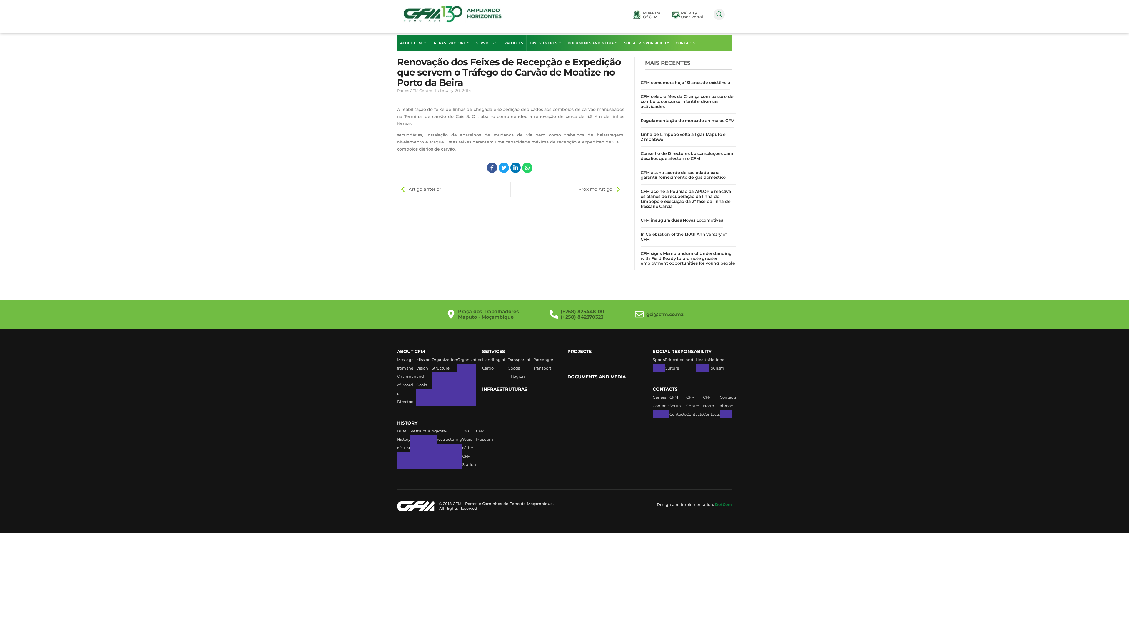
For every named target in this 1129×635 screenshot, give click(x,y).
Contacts (685, 43)
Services (485, 43)
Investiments (543, 43)
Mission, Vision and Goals (424, 372)
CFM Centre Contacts (694, 405)
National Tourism (717, 363)
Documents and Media (591, 43)
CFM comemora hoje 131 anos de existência (685, 82)
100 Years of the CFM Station (469, 448)
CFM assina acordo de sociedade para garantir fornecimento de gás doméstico (683, 175)
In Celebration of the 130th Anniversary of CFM (684, 237)
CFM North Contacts (711, 405)
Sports (659, 359)
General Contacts (661, 401)
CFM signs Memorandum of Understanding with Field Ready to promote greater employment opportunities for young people (688, 258)
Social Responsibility (646, 43)
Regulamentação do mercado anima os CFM (687, 120)
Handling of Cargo (493, 363)
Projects (513, 43)
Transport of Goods (519, 363)
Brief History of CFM (403, 439)
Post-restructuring (449, 435)
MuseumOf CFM (652, 15)
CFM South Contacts (677, 405)
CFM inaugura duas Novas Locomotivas (682, 220)
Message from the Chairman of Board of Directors (406, 380)
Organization (470, 359)
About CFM (411, 43)
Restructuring (423, 431)
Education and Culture (679, 363)
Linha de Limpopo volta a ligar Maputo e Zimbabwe (683, 137)
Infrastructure (449, 43)
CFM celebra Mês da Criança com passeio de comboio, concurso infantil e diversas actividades (687, 101)
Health (702, 359)
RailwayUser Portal (692, 15)
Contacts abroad (728, 401)
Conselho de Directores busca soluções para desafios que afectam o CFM (687, 156)
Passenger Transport (543, 363)
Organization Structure (444, 363)
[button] (719, 14)
